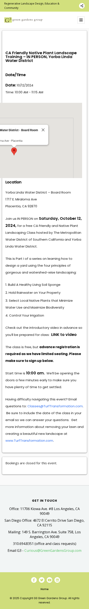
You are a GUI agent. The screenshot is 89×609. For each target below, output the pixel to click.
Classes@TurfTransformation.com (55, 406)
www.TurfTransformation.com (29, 440)
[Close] (43, 130)
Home (45, 589)
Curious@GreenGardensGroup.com (52, 550)
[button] (14, 151)
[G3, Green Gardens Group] (23, 20)
